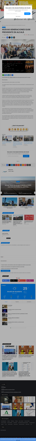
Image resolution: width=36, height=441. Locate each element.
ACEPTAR (18, 440)
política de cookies (22, 439)
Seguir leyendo (18, 16)
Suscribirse (27, 13)
